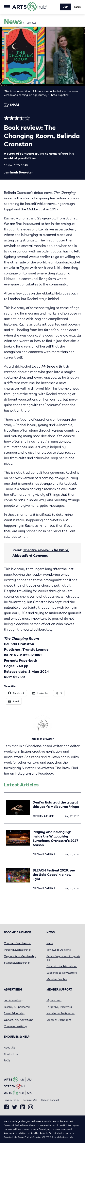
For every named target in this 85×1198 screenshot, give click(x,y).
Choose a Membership (17, 943)
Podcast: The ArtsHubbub (61, 966)
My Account (53, 1000)
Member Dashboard (58, 1020)
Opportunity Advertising (18, 1020)
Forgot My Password (59, 1007)
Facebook (6, 1107)
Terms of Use (30, 1099)
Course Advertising (15, 1026)
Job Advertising (13, 1000)
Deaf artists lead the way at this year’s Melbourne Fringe (56, 804)
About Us (9, 1047)
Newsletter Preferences (60, 1013)
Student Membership (17, 962)
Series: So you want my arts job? (63, 957)
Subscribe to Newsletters (61, 972)
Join (65, 7)
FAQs (7, 1060)
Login (77, 7)
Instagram (30, 1107)
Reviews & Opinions (58, 949)
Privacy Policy (11, 1099)
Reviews (31, 23)
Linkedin (22, 1107)
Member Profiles (56, 979)
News (49, 943)
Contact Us (11, 1054)
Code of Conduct (50, 1099)
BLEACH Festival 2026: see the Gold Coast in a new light (54, 874)
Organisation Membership (20, 956)
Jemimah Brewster (18, 172)
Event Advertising (14, 1013)
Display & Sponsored (17, 1007)
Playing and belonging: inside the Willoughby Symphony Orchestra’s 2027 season (55, 838)
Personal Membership (17, 949)
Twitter (14, 1107)
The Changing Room (21, 638)
